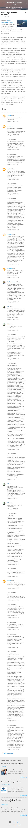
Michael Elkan (18, 825)
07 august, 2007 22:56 (13, 277)
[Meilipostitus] (5, 110)
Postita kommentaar (8, 753)
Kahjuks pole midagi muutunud (11, 782)
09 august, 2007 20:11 (13, 564)
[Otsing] (26, 3)
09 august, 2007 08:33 (13, 319)
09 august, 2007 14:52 (13, 449)
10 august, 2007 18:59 (13, 600)
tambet (9, 115)
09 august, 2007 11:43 (13, 359)
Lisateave (23, 777)
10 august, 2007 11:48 (13, 588)
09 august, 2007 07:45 (13, 302)
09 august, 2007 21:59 (13, 576)
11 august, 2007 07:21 (13, 647)
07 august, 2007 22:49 (13, 229)
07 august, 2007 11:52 (13, 121)
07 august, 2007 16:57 (13, 135)
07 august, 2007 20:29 (13, 194)
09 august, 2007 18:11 (13, 498)
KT (8, 306)
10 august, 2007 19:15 (13, 617)
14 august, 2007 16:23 (13, 749)
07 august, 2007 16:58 (13, 149)
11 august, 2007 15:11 (13, 720)
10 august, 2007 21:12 (13, 629)
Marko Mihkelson (11, 282)
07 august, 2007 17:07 (13, 164)
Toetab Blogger (15, 822)
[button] (26, 13)
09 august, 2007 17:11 (13, 479)
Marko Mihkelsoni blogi (14, 4)
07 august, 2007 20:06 (13, 179)
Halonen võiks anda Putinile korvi (12, 764)
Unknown (9, 234)
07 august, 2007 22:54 (13, 264)
